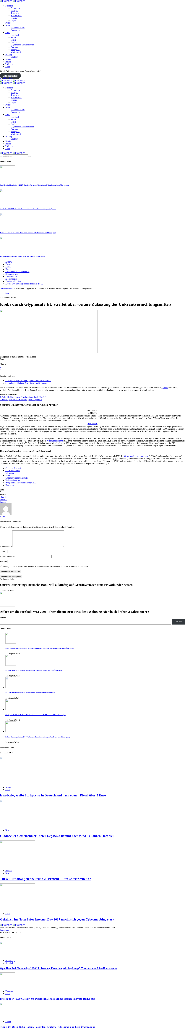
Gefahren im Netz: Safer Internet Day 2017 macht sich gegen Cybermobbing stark (57, 919)
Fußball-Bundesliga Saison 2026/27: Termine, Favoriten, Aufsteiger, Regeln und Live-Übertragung (37, 737)
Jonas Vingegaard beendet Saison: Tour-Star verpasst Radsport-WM (22, 256)
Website (3, 561)
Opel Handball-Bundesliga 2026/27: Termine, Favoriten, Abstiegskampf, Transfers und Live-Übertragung (34, 185)
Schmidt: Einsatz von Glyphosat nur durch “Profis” (28, 380)
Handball (15, 35)
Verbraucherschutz (55, 441)
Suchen (3, 617)
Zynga (8, 264)
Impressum (4, 930)
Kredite (14, 18)
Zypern (8, 262)
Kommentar (6, 547)
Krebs (165, 387)
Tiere (7, 66)
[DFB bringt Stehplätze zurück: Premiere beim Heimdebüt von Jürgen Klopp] (10, 687)
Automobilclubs (18, 28)
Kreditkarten (16, 15)
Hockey (14, 42)
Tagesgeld (15, 13)
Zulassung (9, 485)
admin (2, 516)
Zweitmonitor (11, 279)
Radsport (15, 47)
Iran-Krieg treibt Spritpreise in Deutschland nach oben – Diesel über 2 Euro (53, 795)
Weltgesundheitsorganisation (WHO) (21, 483)
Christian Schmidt (13, 468)
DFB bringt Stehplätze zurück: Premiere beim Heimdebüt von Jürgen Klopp (30, 692)
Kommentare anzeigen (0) (11, 576)
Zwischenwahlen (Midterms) (17, 271)
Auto (7, 25)
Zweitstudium (11, 276)
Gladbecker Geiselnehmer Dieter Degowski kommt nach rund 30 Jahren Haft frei (57, 836)
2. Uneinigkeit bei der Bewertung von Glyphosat (21, 399)
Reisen (8, 62)
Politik (8, 23)
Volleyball (15, 49)
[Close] (29, 156)
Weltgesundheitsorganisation (136, 456)
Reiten (13, 40)
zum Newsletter (6, 78)
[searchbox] (15, 155)
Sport (7, 32)
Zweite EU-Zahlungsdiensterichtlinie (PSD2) (24, 284)
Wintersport (16, 52)
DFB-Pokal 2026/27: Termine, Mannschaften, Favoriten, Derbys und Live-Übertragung (34, 670)
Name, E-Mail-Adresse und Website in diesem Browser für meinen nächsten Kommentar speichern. (45, 566)
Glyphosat (9, 473)
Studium (14, 57)
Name (3, 551)
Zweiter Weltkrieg (13, 281)
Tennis (14, 37)
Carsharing (15, 30)
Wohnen (9, 64)
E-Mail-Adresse (7, 556)
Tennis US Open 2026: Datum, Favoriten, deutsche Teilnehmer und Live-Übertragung (28, 232)
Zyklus (8, 267)
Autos (8, 787)
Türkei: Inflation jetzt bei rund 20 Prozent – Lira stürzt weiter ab (45, 879)
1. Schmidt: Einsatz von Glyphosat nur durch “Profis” (23, 397)
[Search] (1, 156)
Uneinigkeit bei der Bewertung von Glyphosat (26, 383)
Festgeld (14, 10)
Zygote (8, 269)
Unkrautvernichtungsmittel (16, 478)
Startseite (4, 288)
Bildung (8, 54)
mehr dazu (93, 423)
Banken (8, 870)
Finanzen (9, 6)
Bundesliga (10, 960)
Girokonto (15, 8)
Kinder (8, 59)
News (10, 288)
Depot (13, 20)
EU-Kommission (12, 470)
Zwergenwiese (11, 274)
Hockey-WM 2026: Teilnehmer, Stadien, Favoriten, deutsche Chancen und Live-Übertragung (35, 715)
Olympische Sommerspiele (22, 45)
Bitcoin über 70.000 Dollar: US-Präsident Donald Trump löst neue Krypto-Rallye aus (28, 209)
